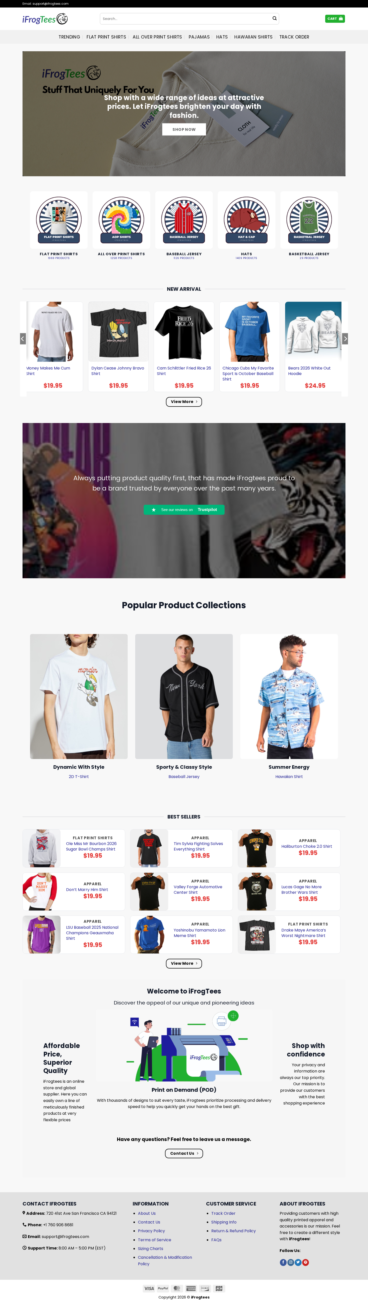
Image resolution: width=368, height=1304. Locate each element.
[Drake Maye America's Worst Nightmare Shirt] (257, 935)
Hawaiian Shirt (289, 777)
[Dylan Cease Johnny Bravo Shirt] (118, 332)
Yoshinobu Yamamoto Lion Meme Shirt (199, 933)
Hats (222, 37)
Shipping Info (224, 1222)
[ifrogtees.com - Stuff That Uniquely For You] (57, 19)
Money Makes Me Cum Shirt (48, 371)
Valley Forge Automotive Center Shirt (198, 889)
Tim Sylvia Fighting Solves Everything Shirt (198, 846)
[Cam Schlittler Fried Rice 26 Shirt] (184, 332)
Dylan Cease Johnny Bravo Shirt (117, 371)
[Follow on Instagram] (290, 1262)
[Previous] (23, 348)
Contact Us (149, 1222)
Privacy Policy (151, 1231)
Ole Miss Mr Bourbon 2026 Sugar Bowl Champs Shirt (91, 846)
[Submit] (274, 18)
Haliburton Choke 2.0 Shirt (306, 846)
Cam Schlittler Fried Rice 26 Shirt (184, 371)
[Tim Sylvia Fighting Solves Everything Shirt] (149, 848)
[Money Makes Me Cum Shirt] (53, 332)
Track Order (294, 37)
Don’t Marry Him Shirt (87, 889)
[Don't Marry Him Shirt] (42, 891)
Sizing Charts (150, 1249)
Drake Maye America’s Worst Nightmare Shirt (303, 933)
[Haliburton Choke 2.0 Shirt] (257, 848)
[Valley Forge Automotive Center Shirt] (149, 891)
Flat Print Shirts (106, 37)
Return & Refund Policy (233, 1231)
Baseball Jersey (184, 777)
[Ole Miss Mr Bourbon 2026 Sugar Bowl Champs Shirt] (42, 848)
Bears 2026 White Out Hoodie (309, 371)
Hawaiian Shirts (253, 37)
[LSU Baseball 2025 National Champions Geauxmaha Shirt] (42, 935)
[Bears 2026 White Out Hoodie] (315, 332)
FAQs (216, 1240)
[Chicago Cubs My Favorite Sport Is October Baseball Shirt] (250, 332)
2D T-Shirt (79, 777)
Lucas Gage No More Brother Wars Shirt (301, 889)
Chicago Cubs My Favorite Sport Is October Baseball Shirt (248, 374)
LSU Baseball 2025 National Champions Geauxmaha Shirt (92, 933)
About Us (147, 1213)
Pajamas (199, 37)
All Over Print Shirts (157, 37)
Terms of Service (154, 1240)
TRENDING (69, 37)
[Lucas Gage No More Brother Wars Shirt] (257, 891)
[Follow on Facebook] (283, 1262)
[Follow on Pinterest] (305, 1262)
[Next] (345, 348)
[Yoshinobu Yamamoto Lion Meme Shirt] (149, 935)
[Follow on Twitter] (298, 1262)
